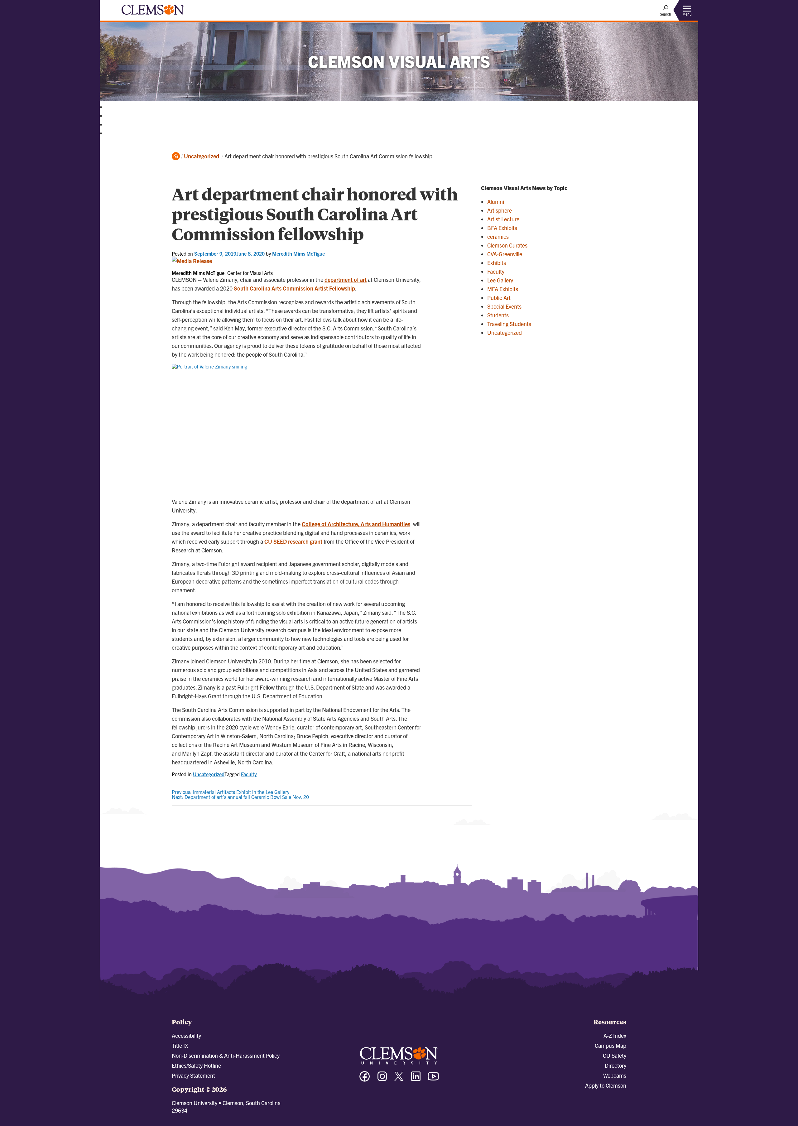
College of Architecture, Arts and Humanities (356, 523)
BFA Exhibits (502, 227)
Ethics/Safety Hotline (196, 1065)
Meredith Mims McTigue (298, 253)
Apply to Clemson (605, 1085)
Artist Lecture (503, 219)
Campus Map (610, 1045)
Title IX (180, 1045)
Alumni (495, 201)
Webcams (614, 1075)
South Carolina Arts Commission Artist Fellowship (294, 288)
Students (498, 315)
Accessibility (186, 1035)
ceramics (498, 236)
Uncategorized (201, 156)
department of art (345, 279)
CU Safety (614, 1055)
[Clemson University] (153, 15)
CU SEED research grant (293, 541)
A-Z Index (614, 1035)
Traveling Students (509, 323)
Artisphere (499, 210)
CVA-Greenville (504, 253)
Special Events (504, 306)
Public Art (499, 297)
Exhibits (496, 262)
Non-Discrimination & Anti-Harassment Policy (226, 1055)
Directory (615, 1065)
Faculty (249, 774)
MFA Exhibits (502, 288)
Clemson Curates (507, 245)
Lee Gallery (500, 280)
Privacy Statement (193, 1075)
